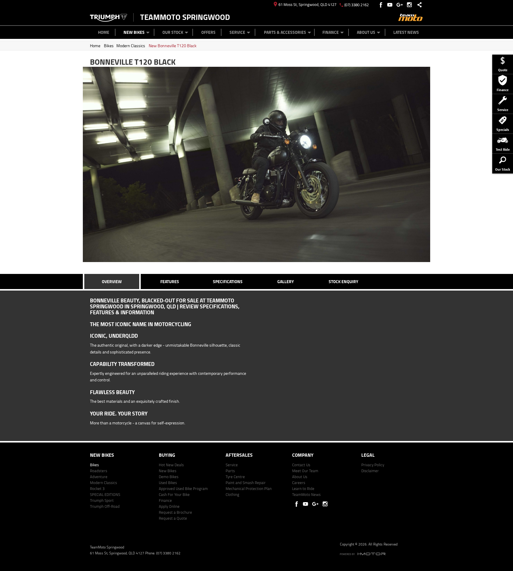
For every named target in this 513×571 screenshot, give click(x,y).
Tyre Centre (235, 477)
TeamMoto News (306, 494)
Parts (230, 471)
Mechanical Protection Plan (249, 488)
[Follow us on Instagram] (411, 4)
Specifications (228, 281)
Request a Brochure (175, 512)
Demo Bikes (168, 477)
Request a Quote (173, 518)
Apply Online (169, 506)
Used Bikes (168, 483)
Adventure (98, 477)
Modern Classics (130, 45)
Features (169, 281)
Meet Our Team (305, 471)
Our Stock (172, 32)
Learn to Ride (303, 488)
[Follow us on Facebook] (381, 4)
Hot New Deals (171, 465)
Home (103, 32)
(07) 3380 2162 (356, 5)
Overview (112, 281)
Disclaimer (370, 471)
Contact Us (301, 465)
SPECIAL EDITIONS (105, 494)
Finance (330, 32)
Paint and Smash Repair (246, 483)
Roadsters (98, 471)
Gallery (285, 281)
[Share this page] (418, 4)
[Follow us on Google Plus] (401, 4)
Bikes (109, 45)
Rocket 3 (97, 488)
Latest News (406, 32)
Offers (208, 32)
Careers (298, 483)
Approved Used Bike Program (183, 488)
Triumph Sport (102, 500)
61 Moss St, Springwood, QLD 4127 (307, 4)
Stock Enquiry (343, 281)
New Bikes (134, 32)
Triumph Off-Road (105, 506)
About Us (366, 32)
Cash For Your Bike (174, 494)
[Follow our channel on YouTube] (391, 4)
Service (237, 32)
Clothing (232, 494)
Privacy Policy (372, 465)
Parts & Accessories (285, 32)
